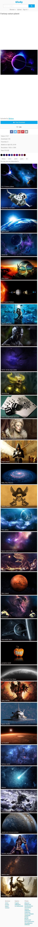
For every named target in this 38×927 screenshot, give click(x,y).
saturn (9, 158)
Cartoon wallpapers (27, 909)
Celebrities (27, 912)
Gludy (19, 2)
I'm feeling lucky (19, 906)
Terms (6, 903)
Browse (12, 9)
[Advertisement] (19, 32)
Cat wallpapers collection (28, 923)
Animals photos (29, 906)
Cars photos (28, 907)
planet (15, 158)
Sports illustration (29, 921)
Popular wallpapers (18, 903)
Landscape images (27, 916)
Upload (19, 9)
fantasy (3, 158)
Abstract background (28, 903)
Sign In (25, 9)
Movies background (28, 919)
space (21, 158)
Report (7, 906)
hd (26, 158)
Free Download (20, 122)
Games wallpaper (29, 913)
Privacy (7, 904)
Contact (7, 907)
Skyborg (11, 118)
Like (20, 127)
